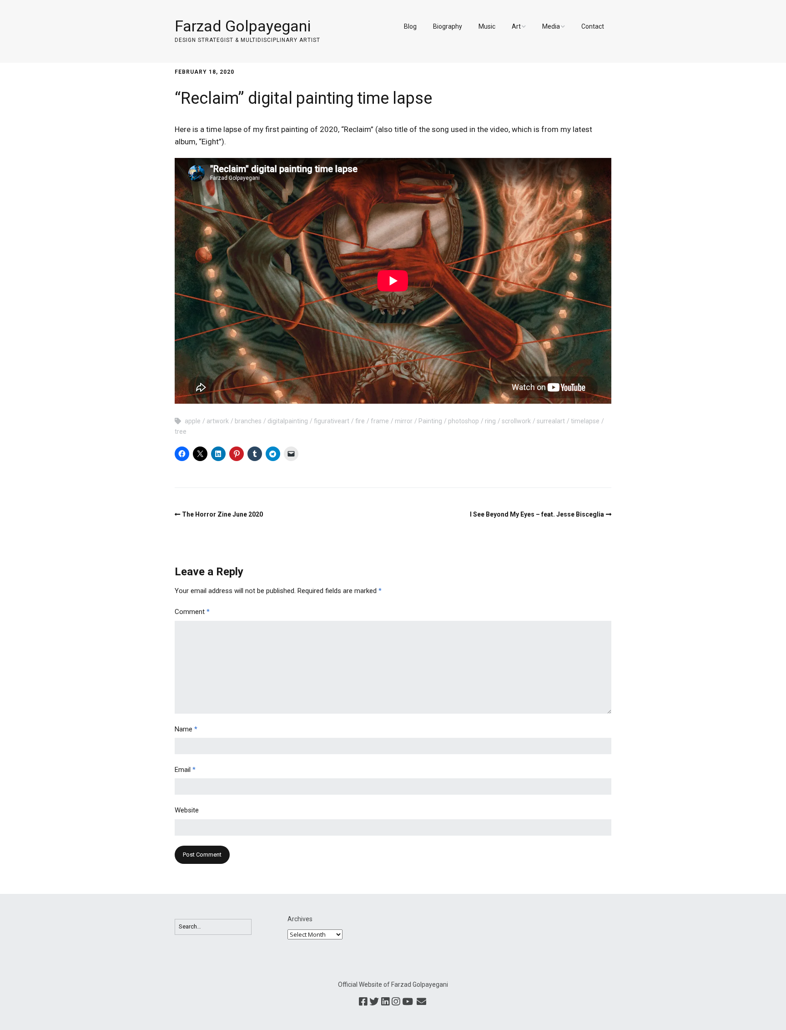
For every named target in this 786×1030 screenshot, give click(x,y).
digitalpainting (287, 421)
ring (490, 421)
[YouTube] (407, 1002)
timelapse (585, 421)
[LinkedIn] (385, 1002)
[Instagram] (396, 1002)
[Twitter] (374, 1002)
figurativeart (331, 421)
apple (193, 421)
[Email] (421, 1002)
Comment (192, 612)
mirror (404, 421)
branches (248, 421)
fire (360, 421)
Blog (410, 26)
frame (380, 421)
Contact (592, 26)
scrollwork (516, 421)
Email (185, 770)
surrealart (551, 421)
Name (186, 729)
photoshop (463, 421)
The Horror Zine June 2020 (222, 514)
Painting (430, 421)
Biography (447, 26)
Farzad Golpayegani (243, 26)
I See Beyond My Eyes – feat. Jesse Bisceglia (537, 514)
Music (487, 26)
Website (187, 810)
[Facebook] (363, 1002)
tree (180, 431)
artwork (218, 421)
